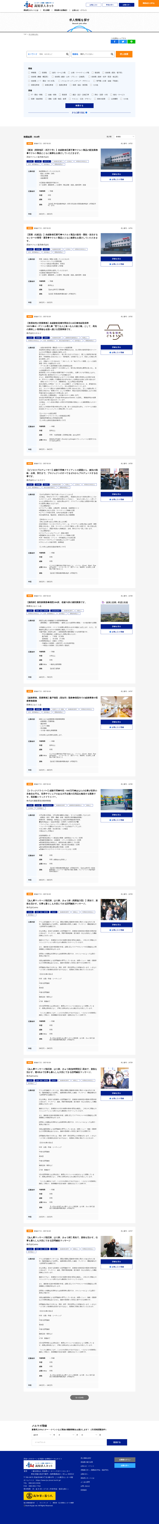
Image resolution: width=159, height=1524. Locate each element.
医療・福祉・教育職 (80, 85)
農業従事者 (35, 85)
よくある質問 (85, 1482)
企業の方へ (127, 5)
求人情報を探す (86, 1458)
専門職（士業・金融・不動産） (107, 81)
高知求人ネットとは (87, 1478)
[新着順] (124, 137)
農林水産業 (101, 99)
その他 (95, 85)
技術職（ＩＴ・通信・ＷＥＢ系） (43, 81)
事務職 (33, 73)
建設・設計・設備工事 (81, 95)
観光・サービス (119, 95)
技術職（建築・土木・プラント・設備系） (70, 77)
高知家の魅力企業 (87, 1462)
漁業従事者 (63, 85)
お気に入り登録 (118, 179)
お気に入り (94, 5)
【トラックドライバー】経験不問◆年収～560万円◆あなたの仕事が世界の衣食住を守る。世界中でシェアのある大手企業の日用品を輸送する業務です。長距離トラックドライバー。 (62, 793)
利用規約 (84, 1490)
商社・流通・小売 (101, 95)
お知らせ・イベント (87, 1466)
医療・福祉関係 (37, 99)
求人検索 (124, 54)
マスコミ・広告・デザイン (81, 99)
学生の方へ (110, 5)
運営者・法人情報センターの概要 (63, 1503)
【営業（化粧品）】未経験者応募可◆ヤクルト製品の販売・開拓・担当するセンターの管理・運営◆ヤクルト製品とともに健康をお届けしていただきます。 (62, 237)
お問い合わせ (85, 1486)
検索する (79, 106)
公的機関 (114, 99)
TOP (25, 34)
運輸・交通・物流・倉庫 (57, 99)
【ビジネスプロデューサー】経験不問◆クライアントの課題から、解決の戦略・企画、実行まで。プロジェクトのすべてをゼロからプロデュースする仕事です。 (62, 473)
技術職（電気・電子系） (114, 73)
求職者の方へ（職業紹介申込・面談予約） (95, 1470)
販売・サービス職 (58, 73)
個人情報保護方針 (29, 1503)
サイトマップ (44, 1503)
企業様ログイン (125, 1460)
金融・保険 (52, 95)
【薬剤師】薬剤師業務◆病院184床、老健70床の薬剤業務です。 (57, 602)
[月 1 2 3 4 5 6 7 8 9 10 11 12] (66, 1435)
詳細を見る (116, 174)
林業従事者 (49, 85)
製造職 (97, 73)
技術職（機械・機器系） (40, 77)
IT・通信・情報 (36, 95)
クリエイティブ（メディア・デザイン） (76, 81)
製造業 (64, 95)
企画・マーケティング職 (80, 73)
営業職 (44, 73)
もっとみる (79, 1397)
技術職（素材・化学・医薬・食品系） (105, 77)
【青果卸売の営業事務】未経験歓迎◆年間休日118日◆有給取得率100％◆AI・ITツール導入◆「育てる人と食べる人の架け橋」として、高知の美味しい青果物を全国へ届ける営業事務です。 (62, 326)
